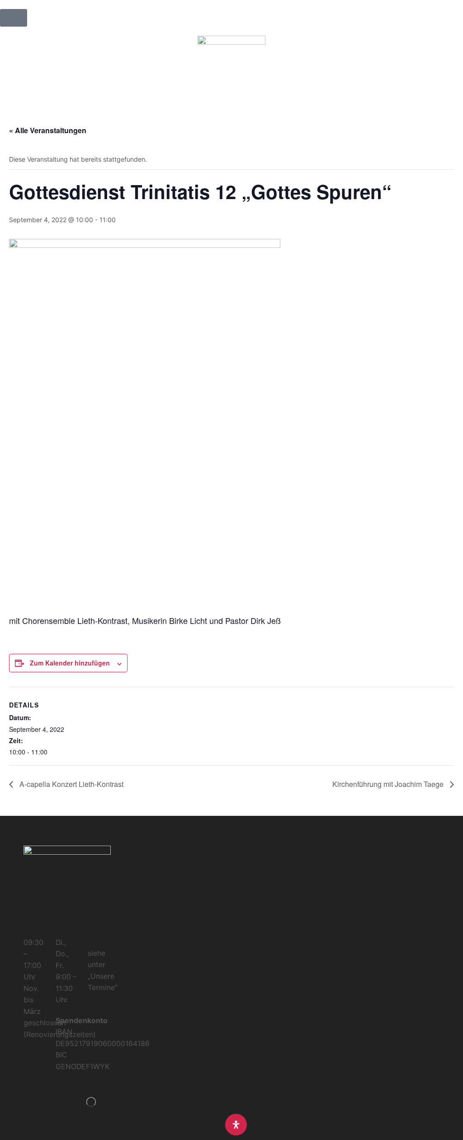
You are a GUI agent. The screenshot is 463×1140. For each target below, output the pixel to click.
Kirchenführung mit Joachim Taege (388, 784)
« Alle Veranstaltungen (47, 130)
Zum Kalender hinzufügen (70, 662)
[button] (13, 18)
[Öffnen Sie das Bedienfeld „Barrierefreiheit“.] (236, 1124)
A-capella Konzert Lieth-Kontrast (70, 784)
